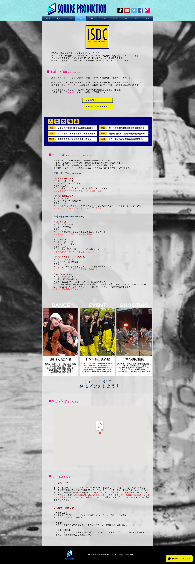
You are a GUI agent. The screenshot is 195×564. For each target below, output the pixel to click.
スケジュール (82, 168)
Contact (69, 92)
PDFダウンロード (74, 515)
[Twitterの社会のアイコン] (134, 10)
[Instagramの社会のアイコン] (147, 10)
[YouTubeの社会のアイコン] (127, 10)
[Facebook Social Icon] (140, 10)
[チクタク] (120, 10)
